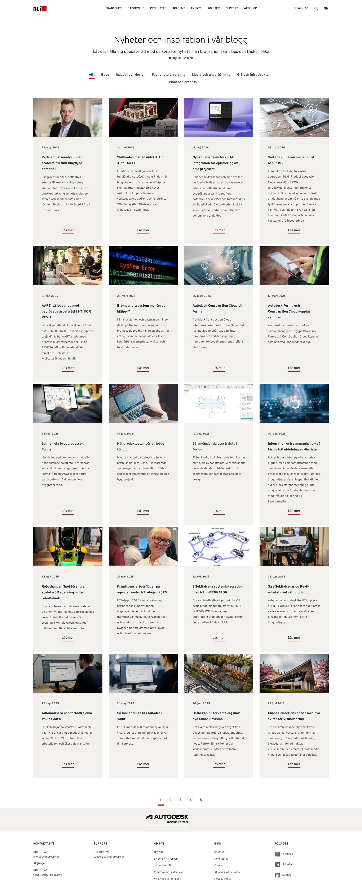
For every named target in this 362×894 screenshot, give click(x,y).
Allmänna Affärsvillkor (227, 872)
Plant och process (183, 82)
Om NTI (158, 852)
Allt (91, 75)
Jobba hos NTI (162, 865)
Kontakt (219, 852)
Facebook (287, 854)
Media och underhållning (211, 75)
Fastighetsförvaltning (168, 75)
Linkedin (287, 864)
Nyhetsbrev (221, 859)
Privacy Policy (222, 879)
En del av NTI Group (166, 859)
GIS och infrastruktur (253, 75)
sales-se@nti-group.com (47, 875)
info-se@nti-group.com (46, 857)
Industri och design (130, 75)
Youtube (287, 875)
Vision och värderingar (167, 879)
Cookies (219, 865)
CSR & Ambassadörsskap (169, 872)
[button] (316, 8)
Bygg (105, 75)
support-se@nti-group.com (109, 857)
